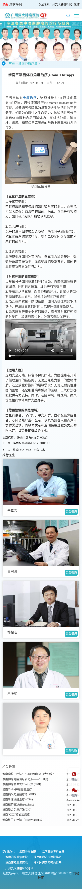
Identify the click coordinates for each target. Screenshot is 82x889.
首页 (12, 63)
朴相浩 (12, 632)
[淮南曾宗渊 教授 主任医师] (41, 543)
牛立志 (12, 510)
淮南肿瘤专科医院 (53, 851)
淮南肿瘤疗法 (27, 63)
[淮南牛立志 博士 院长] (41, 482)
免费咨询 (71, 511)
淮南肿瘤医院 (27, 851)
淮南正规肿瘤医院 (16, 862)
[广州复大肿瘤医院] (25, 15)
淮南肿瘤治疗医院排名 (48, 857)
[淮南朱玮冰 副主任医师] (41, 665)
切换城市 (15, 4)
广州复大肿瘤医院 (61, 4)
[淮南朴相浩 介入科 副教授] (41, 604)
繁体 (77, 4)
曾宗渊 (12, 571)
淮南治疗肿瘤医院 (16, 857)
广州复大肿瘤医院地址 (19, 868)
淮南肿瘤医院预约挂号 (48, 862)
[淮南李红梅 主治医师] (41, 726)
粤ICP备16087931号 (58, 873)
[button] (68, 16)
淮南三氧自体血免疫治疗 (32, 437)
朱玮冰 (12, 693)
